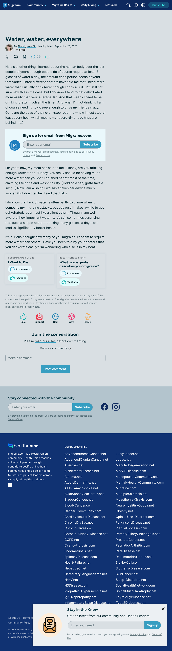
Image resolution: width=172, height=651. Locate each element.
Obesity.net (124, 511)
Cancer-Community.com (82, 511)
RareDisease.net (128, 551)
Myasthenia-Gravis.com (134, 499)
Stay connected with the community (41, 398)
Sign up (152, 625)
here (36, 306)
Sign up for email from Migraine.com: (58, 135)
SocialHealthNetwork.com (135, 585)
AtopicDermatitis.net (80, 482)
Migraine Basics (62, 5)
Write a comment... (21, 358)
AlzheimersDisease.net (81, 471)
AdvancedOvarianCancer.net (86, 459)
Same (86, 318)
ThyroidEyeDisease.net (133, 597)
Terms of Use (43, 155)
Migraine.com (126, 488)
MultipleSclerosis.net (131, 494)
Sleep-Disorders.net (131, 580)
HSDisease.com (76, 585)
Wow (69, 318)
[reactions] (47, 56)
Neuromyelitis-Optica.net (135, 505)
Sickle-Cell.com (128, 562)
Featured (111, 5)
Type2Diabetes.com (131, 603)
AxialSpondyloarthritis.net (84, 494)
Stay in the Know (82, 609)
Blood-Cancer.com (78, 505)
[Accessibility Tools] (136, 5)
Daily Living (88, 5)
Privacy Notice (138, 634)
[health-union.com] (23, 446)
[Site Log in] (143, 5)
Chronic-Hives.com (79, 528)
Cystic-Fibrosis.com (79, 545)
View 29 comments (54, 348)
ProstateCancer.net (130, 540)
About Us (14, 617)
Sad (53, 318)
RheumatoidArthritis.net (134, 557)
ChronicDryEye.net (78, 522)
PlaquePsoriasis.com (131, 528)
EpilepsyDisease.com (80, 557)
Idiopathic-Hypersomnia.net (85, 591)
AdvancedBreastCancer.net (85, 454)
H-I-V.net (71, 580)
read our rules (45, 341)
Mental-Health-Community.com (140, 482)
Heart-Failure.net (77, 562)
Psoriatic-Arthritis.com (133, 545)
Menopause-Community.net (137, 477)
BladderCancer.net (78, 499)
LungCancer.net (128, 454)
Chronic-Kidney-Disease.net (86, 534)
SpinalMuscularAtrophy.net (136, 591)
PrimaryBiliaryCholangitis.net (138, 534)
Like (21, 318)
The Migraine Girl (27, 46)
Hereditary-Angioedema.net (85, 574)
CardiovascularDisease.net (84, 517)
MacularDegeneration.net (135, 465)
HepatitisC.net (75, 568)
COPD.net (71, 540)
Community (35, 5)
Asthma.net (73, 477)
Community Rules (19, 622)
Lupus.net (123, 459)
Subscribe (90, 144)
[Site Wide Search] (128, 5)
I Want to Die (18, 262)
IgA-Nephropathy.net (80, 597)
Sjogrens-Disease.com (133, 568)
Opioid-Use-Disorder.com (135, 517)
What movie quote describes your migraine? (79, 264)
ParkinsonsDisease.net (133, 522)
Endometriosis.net (78, 551)
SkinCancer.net (127, 574)
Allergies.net (73, 465)
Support (38, 318)
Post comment (55, 369)
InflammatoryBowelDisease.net (88, 603)
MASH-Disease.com (131, 471)
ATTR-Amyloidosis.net (81, 488)
